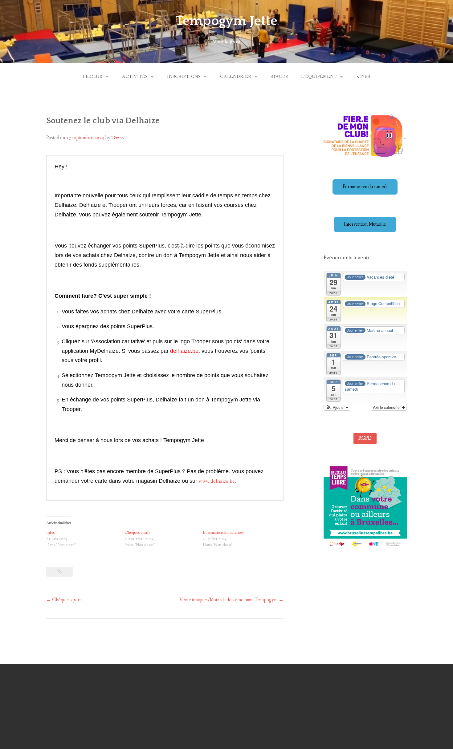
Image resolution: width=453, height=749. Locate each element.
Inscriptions (184, 76)
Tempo (117, 138)
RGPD (365, 438)
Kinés (363, 76)
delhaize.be (184, 351)
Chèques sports (137, 532)
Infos (50, 532)
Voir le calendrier (387, 407)
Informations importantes (223, 532)
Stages (279, 76)
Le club (93, 76)
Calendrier (235, 76)
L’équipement (319, 76)
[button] (337, 407)
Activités (135, 76)
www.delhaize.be (216, 481)
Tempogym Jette (226, 21)
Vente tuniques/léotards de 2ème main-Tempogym (231, 600)
